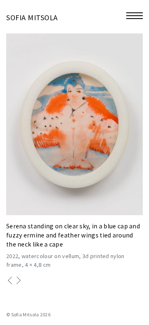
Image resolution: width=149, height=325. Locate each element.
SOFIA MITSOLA (32, 17)
